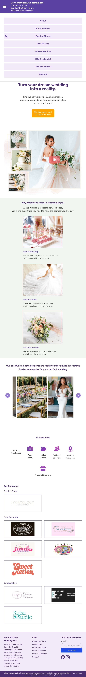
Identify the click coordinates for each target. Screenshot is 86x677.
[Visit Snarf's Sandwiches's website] (63, 549)
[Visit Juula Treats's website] (22, 549)
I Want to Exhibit (39, 651)
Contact (35, 657)
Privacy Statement (56, 675)
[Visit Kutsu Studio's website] (22, 615)
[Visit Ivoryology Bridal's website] (22, 503)
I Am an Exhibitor (39, 654)
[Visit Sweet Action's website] (22, 569)
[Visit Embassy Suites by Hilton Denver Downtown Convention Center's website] (63, 595)
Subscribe (71, 650)
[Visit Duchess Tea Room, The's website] (63, 529)
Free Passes (37, 644)
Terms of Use (45, 675)
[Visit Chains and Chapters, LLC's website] (22, 595)
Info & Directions (39, 647)
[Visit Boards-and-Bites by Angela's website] (22, 529)
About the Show (39, 641)
